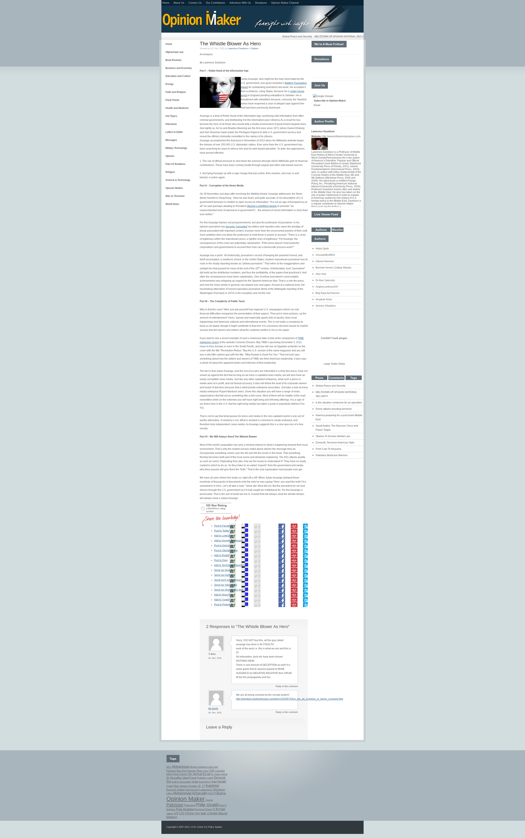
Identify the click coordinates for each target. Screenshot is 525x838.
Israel (221, 781)
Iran (214, 781)
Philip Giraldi (207, 805)
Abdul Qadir (322, 248)
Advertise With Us (240, 2)
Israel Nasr (172, 786)
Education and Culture (178, 76)
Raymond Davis (203, 809)
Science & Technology (177, 180)
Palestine (189, 805)
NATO (211, 793)
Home (165, 2)
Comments (336, 377)
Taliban (169, 813)
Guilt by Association (181, 782)
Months (337, 229)
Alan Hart (321, 274)
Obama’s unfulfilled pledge (262, 206)
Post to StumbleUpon (226, 550)
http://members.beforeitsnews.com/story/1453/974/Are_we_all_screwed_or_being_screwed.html (289, 699)
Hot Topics (171, 116)
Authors (321, 229)
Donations (261, 2)
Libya (169, 793)
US (176, 813)
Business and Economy (178, 68)
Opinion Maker (185, 798)
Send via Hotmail (223, 575)
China (205, 771)
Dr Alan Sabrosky (325, 280)
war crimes (209, 813)
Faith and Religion (175, 92)
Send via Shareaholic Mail (228, 589)
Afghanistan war (174, 52)
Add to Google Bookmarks (228, 540)
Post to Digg (221, 560)
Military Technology (176, 148)
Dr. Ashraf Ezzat (199, 774)
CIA (211, 770)
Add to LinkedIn (223, 535)
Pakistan (174, 804)
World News (172, 204)
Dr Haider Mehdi (219, 774)
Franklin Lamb (205, 777)
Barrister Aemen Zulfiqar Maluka (333, 267)
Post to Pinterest (223, 604)
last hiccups (192, 790)
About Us (178, 2)
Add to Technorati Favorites (229, 565)
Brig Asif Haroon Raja (189, 770)
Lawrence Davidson (238, 48)
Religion (170, 172)
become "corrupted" (237, 226)
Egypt (192, 777)
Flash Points (172, 100)
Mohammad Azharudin (190, 793)
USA (197, 813)
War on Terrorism (175, 196)
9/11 (168, 767)
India (195, 781)
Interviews (171, 124)
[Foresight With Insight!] (201, 26)
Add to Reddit (221, 555)
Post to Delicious (223, 545)
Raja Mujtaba (185, 809)
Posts (319, 377)
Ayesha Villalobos (326, 305)
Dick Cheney (180, 774)
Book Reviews (173, 60)
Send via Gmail (222, 570)
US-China (186, 813)
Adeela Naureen (325, 261)
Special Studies (174, 188)
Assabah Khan (324, 299)
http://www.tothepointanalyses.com (341, 136)
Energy (169, 84)
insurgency (205, 782)
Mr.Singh (213, 708)
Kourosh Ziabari (175, 789)
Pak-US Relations (175, 164)
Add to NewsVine (223, 594)
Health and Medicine (177, 108)
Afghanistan (181, 767)
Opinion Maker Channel (285, 2)
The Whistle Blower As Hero (230, 43)
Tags (353, 377)
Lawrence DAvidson (212, 789)
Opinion (169, 156)
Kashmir (212, 786)
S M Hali (219, 809)
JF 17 (201, 786)
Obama (220, 793)
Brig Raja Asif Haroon (328, 293)
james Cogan (188, 786)
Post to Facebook (223, 525)
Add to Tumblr (222, 599)
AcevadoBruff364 (325, 254)
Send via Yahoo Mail (225, 584)
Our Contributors (215, 2)
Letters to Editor (174, 132)
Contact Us (195, 2)
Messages (171, 140)
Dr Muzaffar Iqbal (177, 777)
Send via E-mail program (228, 580)
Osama (209, 800)
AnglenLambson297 (327, 286)
